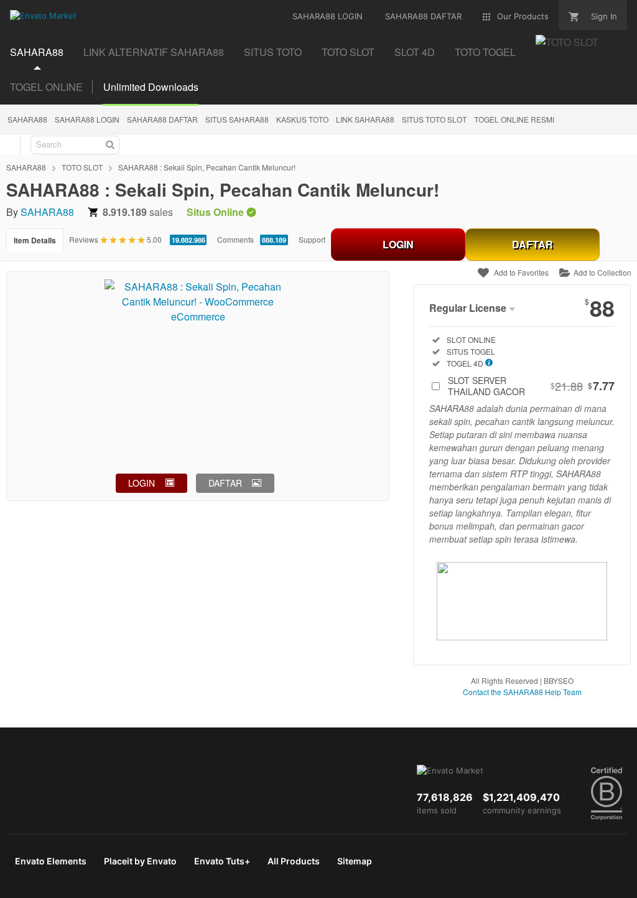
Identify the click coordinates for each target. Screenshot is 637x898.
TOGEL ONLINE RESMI (514, 119)
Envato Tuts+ (222, 861)
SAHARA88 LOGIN (87, 119)
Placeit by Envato (140, 861)
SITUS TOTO (273, 52)
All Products (293, 861)
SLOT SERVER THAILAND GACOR (531, 386)
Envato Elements (50, 861)
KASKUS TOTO (302, 119)
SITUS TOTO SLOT (434, 119)
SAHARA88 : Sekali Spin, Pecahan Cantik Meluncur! (206, 167)
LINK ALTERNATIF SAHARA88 (153, 52)
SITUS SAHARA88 (237, 119)
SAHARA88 (36, 52)
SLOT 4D (414, 52)
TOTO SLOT (348, 52)
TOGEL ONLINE (46, 87)
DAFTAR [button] (225, 483)
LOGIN (398, 244)
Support (312, 239)
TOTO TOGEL (485, 52)
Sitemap (354, 861)
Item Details (35, 240)
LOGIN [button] (141, 483)
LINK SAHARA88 (365, 119)
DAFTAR (532, 244)
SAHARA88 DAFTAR (162, 119)
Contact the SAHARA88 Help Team (522, 691)
